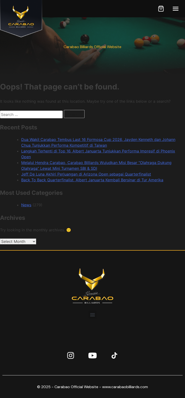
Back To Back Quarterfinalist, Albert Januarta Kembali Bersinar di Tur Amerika (92, 179)
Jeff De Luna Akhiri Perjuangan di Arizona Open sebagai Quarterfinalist (86, 174)
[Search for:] (32, 114)
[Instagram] (70, 355)
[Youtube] (92, 355)
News (26, 204)
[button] (93, 315)
